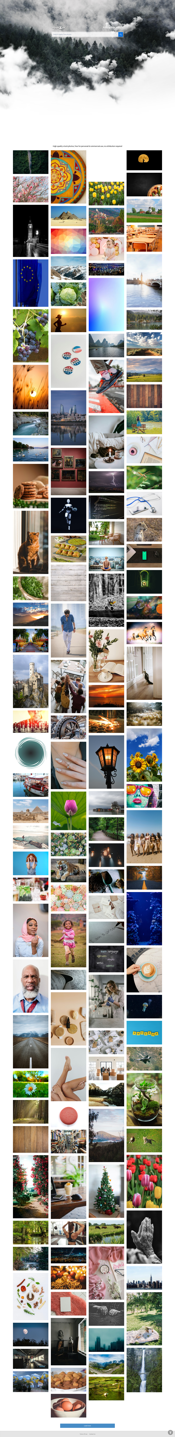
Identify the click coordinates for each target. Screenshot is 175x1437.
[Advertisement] (87, 129)
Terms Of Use (83, 1434)
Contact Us (92, 1434)
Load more (87, 1426)
